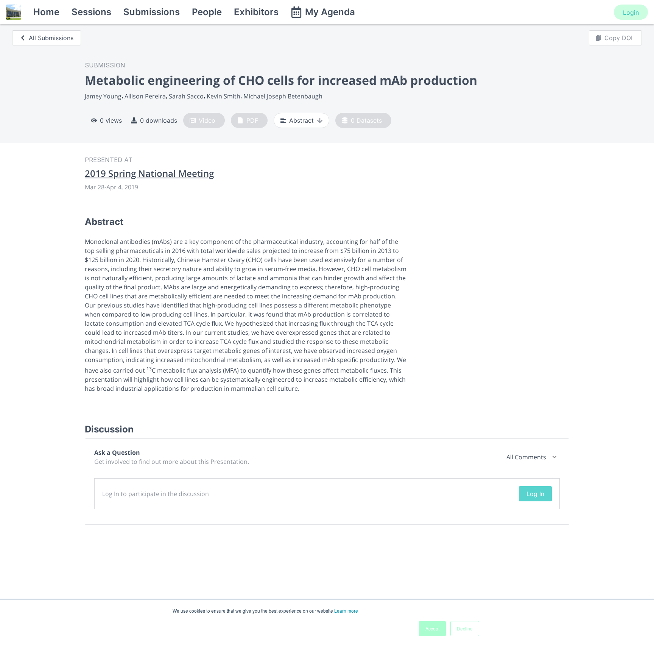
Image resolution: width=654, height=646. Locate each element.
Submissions (151, 11)
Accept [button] (432, 628)
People (207, 11)
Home (46, 11)
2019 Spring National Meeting (149, 173)
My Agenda (330, 11)
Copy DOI (618, 38)
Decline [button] (465, 628)
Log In (535, 494)
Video (207, 120)
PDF (252, 120)
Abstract (301, 120)
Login (631, 12)
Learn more (346, 610)
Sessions (91, 11)
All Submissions (51, 38)
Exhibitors (256, 11)
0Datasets (366, 120)
